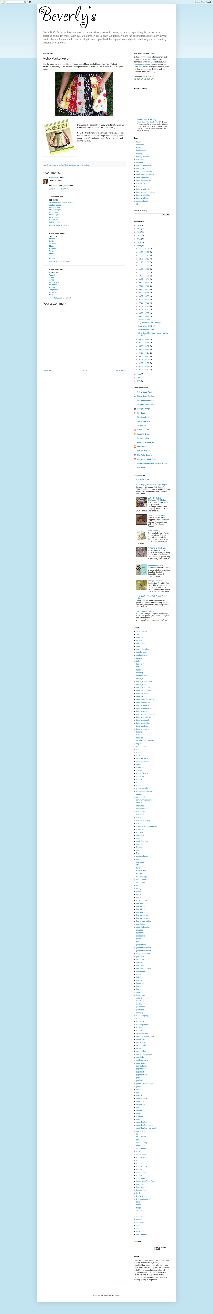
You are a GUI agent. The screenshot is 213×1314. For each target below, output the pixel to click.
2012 (139, 236)
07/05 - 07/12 (144, 310)
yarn (138, 1231)
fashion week (141, 880)
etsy (137, 204)
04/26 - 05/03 (144, 360)
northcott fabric (142, 1060)
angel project (141, 652)
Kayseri (52, 258)
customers (140, 829)
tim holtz (139, 186)
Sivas (51, 251)
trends (138, 1205)
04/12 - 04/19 (144, 366)
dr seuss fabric (142, 201)
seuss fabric (141, 1149)
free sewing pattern (143, 921)
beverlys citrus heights (145, 174)
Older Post (120, 370)
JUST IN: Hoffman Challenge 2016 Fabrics (157, 499)
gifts (137, 942)
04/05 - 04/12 (144, 370)
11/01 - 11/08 (144, 272)
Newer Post (48, 370)
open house (141, 1063)
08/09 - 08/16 (144, 293)
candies (139, 750)
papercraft (140, 1072)
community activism (144, 800)
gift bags (139, 930)
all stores (139, 640)
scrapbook (140, 1140)
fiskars (138, 892)
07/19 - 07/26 (144, 303)
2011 (139, 239)
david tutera (140, 835)
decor (138, 850)
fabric (66, 165)
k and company (142, 1016)
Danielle (139, 832)
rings (138, 1119)
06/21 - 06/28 (144, 316)
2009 (139, 246)
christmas (140, 145)
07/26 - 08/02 (144, 299)
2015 (139, 225)
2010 (139, 242)
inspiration (140, 1001)
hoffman (139, 977)
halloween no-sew (143, 968)
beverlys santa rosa (144, 180)
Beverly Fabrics (151, 59)
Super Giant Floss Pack (145, 1181)
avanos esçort (54, 207)
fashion (139, 874)
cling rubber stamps (144, 791)
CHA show (140, 767)
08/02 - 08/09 (144, 296)
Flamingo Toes (143, 417)
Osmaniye (53, 285)
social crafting (141, 1158)
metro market (73, 165)
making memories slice (145, 1036)
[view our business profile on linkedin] (149, 80)
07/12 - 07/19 (144, 306)
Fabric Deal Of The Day (146, 120)
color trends (140, 797)
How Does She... (143, 430)
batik (138, 667)
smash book (141, 1155)
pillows (139, 1090)
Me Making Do (143, 438)
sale (138, 1134)
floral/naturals (141, 900)
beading (139, 163)
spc (137, 1161)
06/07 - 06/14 (144, 343)
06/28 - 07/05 (144, 313)
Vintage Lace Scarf (155, 581)
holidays (139, 980)
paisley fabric (141, 1066)
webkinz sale (141, 1223)
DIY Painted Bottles (143, 480)
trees (138, 1202)
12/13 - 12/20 (144, 255)
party (138, 1078)
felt (137, 886)
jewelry (139, 1004)
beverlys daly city (143, 189)
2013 (139, 232)
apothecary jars (142, 655)
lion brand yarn (142, 1030)
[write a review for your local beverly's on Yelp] (145, 80)
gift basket (140, 933)
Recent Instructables (145, 442)
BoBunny (139, 735)
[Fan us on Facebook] (139, 80)
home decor (141, 151)
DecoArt (139, 847)
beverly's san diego (143, 690)
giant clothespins (143, 927)
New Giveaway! (154, 531)
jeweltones (140, 1007)
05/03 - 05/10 (144, 356)
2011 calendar (142, 631)
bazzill (138, 670)
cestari (138, 764)
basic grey (140, 664)
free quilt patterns (143, 918)
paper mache (141, 1069)
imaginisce (140, 995)
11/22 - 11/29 (144, 266)
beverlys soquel (142, 157)
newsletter (140, 1057)
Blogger (117, 1295)
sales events (141, 1137)
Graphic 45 (141, 426)
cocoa (138, 794)
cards (138, 756)
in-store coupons (142, 998)
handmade (140, 971)
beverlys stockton (143, 195)
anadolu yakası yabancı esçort (61, 203)
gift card (139, 939)
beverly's (139, 679)
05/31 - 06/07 (144, 346)
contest (139, 803)
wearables (140, 1217)
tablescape (140, 1184)
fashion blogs (141, 877)
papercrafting (141, 1075)
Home (84, 370)
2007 (139, 377)
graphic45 (140, 962)
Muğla (51, 246)
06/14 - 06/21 (144, 339)
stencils (139, 1169)
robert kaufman (84, 165)
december (140, 844)
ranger (138, 1113)
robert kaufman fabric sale (146, 1128)
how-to (139, 989)
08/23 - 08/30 (144, 289)
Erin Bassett (54, 177)
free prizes (140, 909)
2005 (139, 381)
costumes (140, 806)
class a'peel (140, 779)
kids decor (140, 1022)
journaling (140, 1010)
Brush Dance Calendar (145, 741)
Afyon (51, 278)
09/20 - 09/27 (144, 283)
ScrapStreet (142, 447)
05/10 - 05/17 (144, 353)
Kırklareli (52, 248)
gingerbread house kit (144, 951)
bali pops (139, 661)
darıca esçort (54, 222)
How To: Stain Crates (156, 515)
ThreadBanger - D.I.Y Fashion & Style (152, 463)
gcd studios (140, 924)
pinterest (139, 1096)
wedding (139, 1226)
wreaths (139, 1229)
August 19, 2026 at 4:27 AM (60, 298)
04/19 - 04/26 (144, 363)
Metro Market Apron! (146, 330)
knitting (139, 1028)
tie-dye (139, 1193)
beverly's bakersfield (144, 682)
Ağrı (50, 256)
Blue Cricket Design (145, 396)
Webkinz (139, 1220)
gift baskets (140, 936)
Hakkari (52, 287)
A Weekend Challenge (157, 548)
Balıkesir (52, 241)
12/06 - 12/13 (144, 259)
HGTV (138, 974)
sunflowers (140, 1178)
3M (137, 634)
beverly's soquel (142, 694)
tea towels (140, 1187)
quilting (139, 154)
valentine (139, 1211)
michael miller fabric (144, 1045)
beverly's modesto (143, 688)
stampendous (141, 1166)
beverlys (139, 696)
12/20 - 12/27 (144, 252)
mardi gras (140, 1039)
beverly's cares (142, 685)
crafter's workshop (143, 821)
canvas (139, 753)
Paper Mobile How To (156, 565)
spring (138, 1164)
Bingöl (51, 295)
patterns (139, 1081)
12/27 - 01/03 (144, 249)
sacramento (140, 1131)
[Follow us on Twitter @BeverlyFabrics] (135, 80)
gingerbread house (143, 948)
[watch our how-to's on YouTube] (142, 80)
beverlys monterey (143, 166)
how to (138, 142)
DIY (137, 853)
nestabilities (141, 1051)
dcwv (138, 838)
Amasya (52, 244)
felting (138, 889)
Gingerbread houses (144, 954)
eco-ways (140, 862)
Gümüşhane (54, 282)
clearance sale (142, 788)
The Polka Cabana (144, 455)
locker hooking (142, 1033)
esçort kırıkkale (55, 212)
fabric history (141, 871)
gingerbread (141, 945)
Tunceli (52, 275)
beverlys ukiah (142, 198)
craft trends (140, 183)
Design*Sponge (143, 409)
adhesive (139, 637)
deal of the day (142, 841)
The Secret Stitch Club (146, 459)
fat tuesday (140, 883)
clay (137, 782)
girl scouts (140, 957)
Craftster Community (146, 405)
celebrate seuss (142, 762)
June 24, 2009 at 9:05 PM (59, 189)
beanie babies (142, 676)
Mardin (52, 239)
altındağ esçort (55, 210)
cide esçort (53, 219)
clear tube (140, 785)
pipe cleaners (141, 1098)
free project (140, 912)
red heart (139, 1116)
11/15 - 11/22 (144, 269)
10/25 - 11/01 (144, 276)
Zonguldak (53, 290)
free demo (140, 903)
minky (138, 1048)
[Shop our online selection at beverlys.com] (152, 80)
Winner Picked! (144, 319)
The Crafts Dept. (144, 451)
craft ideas (140, 815)
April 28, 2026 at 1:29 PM (59, 225)
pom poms (140, 1101)
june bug (139, 1013)
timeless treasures (143, 1199)
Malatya (52, 253)
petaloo (139, 1087)
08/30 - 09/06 (144, 286)
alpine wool (140, 643)
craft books (59, 165)
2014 (139, 229)
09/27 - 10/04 (144, 279)
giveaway (140, 960)
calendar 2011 (142, 747)
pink (138, 1093)
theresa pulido (142, 1190)
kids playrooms (142, 1025)
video (138, 1214)
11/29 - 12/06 (144, 262)
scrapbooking (141, 1143)
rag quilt (139, 1110)
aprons (51, 165)
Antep (51, 280)
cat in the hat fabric (143, 758)
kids (137, 1019)
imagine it (140, 992)
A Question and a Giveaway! (149, 323)
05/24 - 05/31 (144, 350)
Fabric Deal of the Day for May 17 (149, 122)
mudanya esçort (55, 205)
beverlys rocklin (142, 169)
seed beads (140, 1146)
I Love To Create (143, 434)
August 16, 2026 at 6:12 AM (60, 262)
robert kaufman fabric (144, 1125)
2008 (139, 374)
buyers (139, 744)
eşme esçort (54, 215)
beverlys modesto (143, 177)
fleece (138, 897)
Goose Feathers (143, 421)
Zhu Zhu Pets (141, 1234)
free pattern (140, 906)
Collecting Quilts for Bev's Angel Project (151, 485)
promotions (140, 1104)
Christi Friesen (142, 773)
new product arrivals (144, 171)
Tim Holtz (141, 468)
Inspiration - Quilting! (146, 326)
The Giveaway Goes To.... (146, 611)
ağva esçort (53, 217)
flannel (139, 894)
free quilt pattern (142, 915)
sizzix (138, 1152)
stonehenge (141, 1172)
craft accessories (142, 809)
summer (139, 1175)
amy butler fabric (142, 649)
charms (139, 770)
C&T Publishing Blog (145, 400)
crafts (138, 824)
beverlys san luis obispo (145, 192)
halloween (140, 160)
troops (138, 1208)
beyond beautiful (142, 729)
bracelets (139, 738)
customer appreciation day (146, 826)
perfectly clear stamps (144, 1084)
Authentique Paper (144, 392)
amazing (139, 646)
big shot (139, 732)
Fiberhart (141, 413)
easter (138, 859)
